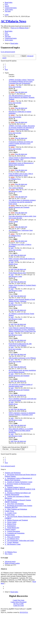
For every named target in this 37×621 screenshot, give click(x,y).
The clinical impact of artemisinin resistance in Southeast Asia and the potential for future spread (22, 202)
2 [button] (5, 66)
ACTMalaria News (13, 21)
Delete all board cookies (12, 563)
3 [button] (5, 68)
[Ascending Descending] (16, 449)
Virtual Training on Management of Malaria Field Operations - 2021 (22, 158)
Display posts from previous (11, 447)
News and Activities (15, 87)
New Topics (8, 554)
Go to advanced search (8, 52)
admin (13, 85)
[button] (6, 69)
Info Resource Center (15, 191)
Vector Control (13, 221)
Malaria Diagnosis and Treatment (19, 207)
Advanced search (10, 561)
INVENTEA (24, 612)
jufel (12, 248)
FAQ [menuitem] (6, 4)
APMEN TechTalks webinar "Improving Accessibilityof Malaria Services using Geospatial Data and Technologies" (21, 81)
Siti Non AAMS (18, 604)
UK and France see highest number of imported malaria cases (20, 385)
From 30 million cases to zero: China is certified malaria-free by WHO (21, 174)
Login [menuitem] (6, 14)
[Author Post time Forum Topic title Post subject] (7, 449)
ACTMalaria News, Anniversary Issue (21, 230)
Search (24, 56)
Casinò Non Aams (18, 600)
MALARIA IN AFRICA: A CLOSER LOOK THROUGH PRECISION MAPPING (21, 430)
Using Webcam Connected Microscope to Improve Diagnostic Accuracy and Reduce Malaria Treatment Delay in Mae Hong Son (22, 329)
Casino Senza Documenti (18, 602)
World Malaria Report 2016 (17, 273)
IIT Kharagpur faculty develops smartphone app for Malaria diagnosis (22, 371)
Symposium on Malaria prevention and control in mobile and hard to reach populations (21, 143)
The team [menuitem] (8, 11)
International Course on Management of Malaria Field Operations (21, 164)
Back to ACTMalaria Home (20, 28)
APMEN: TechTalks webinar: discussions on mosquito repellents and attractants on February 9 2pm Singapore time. (22, 127)
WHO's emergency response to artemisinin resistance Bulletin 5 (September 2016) (22, 413)
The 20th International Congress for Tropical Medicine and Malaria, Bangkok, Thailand (22, 97)
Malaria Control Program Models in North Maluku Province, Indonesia (22, 300)
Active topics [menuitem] (9, 9)
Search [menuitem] (7, 6)
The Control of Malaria (16, 188)
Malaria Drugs (13, 264)
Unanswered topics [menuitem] (11, 8)
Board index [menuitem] (8, 2)
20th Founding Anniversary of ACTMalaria (22, 358)
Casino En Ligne (18, 605)
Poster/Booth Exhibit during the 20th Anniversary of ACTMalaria (20, 344)
